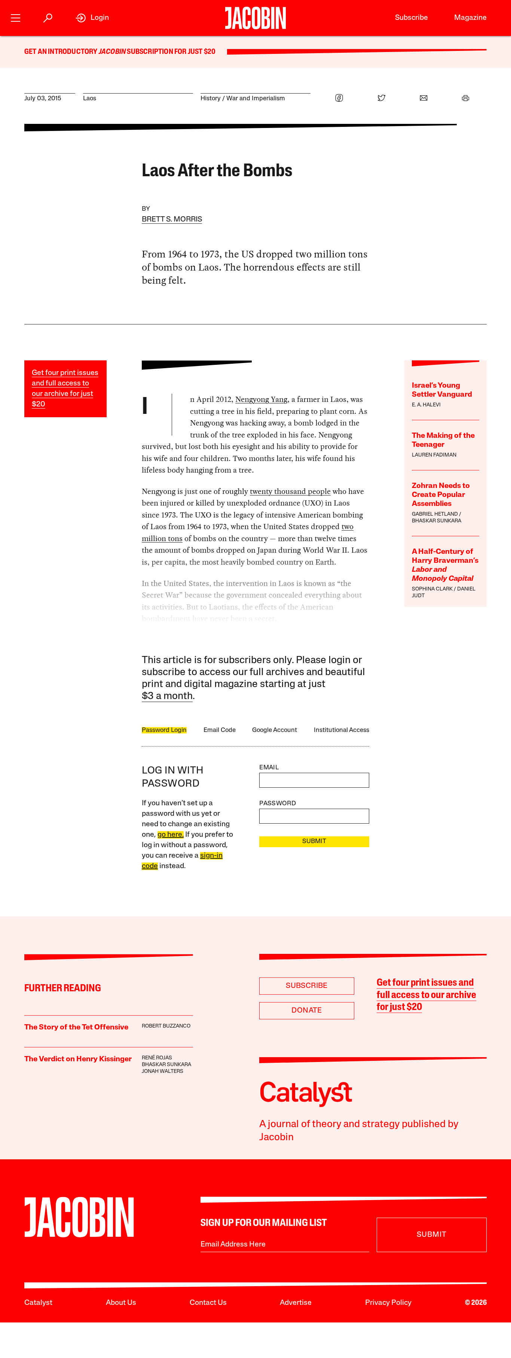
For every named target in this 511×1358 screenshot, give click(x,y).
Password (277, 803)
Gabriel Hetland (435, 514)
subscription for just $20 (170, 52)
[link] (92, 18)
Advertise (296, 1303)
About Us (121, 1303)
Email (269, 768)
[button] (15, 17)
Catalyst (38, 1303)
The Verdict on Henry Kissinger (78, 1059)
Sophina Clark (432, 589)
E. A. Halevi (426, 405)
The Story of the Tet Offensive (76, 1027)
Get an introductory (61, 52)
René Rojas (157, 1058)
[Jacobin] (255, 17)
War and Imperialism (255, 98)
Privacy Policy (388, 1303)
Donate (306, 1010)
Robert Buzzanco (166, 1026)
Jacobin (112, 52)
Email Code (220, 730)
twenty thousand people (290, 491)
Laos (89, 98)
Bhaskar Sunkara (436, 521)
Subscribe (411, 18)
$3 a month (167, 697)
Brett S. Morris (172, 219)
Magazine (470, 18)
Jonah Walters (162, 1071)
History (211, 98)
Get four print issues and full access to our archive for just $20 (426, 995)
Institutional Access (341, 730)
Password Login (164, 730)
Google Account (274, 730)
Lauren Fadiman (434, 455)
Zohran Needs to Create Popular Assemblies (441, 495)
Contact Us (208, 1303)
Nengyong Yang (261, 399)
